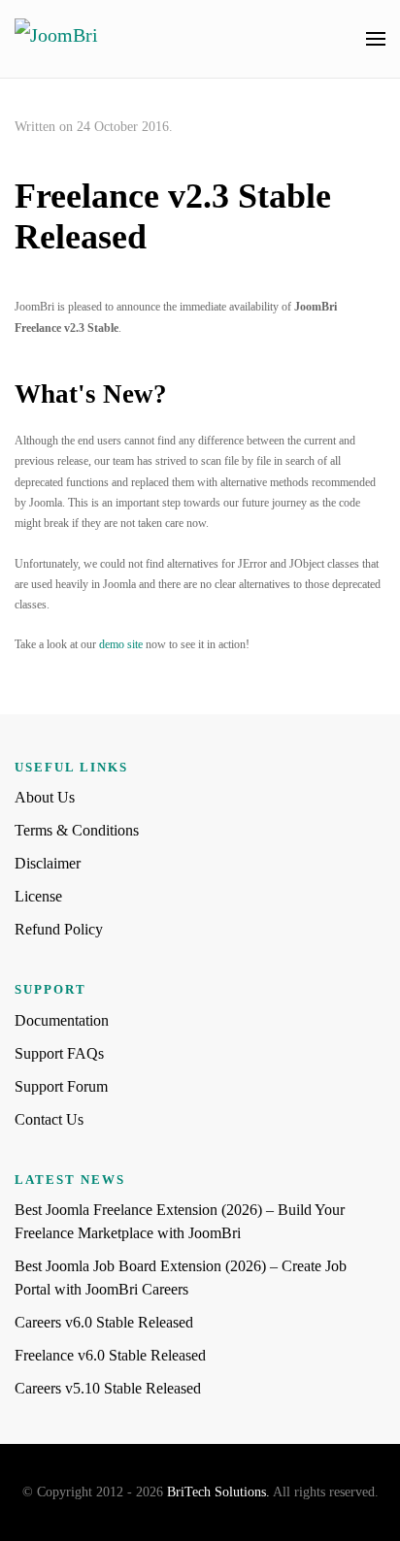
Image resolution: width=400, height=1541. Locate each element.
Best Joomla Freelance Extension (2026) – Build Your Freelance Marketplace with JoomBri (180, 1221)
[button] (375, 39)
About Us (45, 797)
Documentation (62, 1020)
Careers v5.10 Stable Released (108, 1388)
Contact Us (49, 1119)
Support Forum (61, 1086)
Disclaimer (48, 863)
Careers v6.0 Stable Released (104, 1322)
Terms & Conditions (77, 830)
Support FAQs (59, 1053)
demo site (121, 644)
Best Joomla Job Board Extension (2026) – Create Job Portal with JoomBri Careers (181, 1277)
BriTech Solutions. (218, 1492)
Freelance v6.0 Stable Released (110, 1355)
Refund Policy (59, 929)
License (38, 896)
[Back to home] (75, 39)
